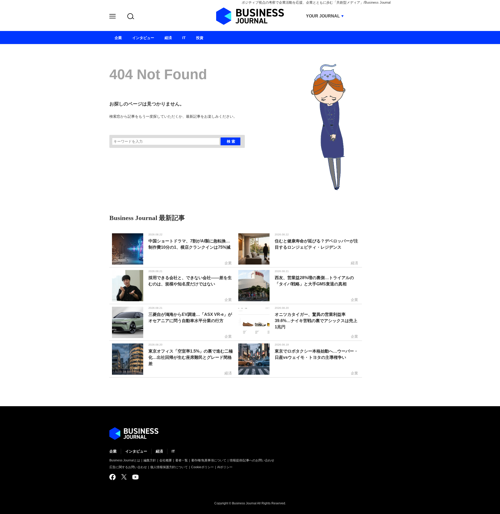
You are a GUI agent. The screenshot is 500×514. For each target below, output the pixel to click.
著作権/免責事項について (208, 460)
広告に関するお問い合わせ (128, 467)
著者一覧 (181, 460)
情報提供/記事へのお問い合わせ (252, 460)
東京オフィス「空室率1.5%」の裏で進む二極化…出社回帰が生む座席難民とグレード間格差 (190, 357)
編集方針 (149, 460)
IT (173, 451)
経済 (159, 451)
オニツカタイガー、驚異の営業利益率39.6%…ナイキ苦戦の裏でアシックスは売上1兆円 (316, 320)
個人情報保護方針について (169, 467)
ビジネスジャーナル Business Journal (250, 16)
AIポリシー (225, 467)
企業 (113, 451)
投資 (199, 38)
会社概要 (165, 460)
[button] (112, 17)
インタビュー (136, 451)
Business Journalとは (124, 460)
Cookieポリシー (202, 467)
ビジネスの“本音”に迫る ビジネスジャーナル (133, 433)
